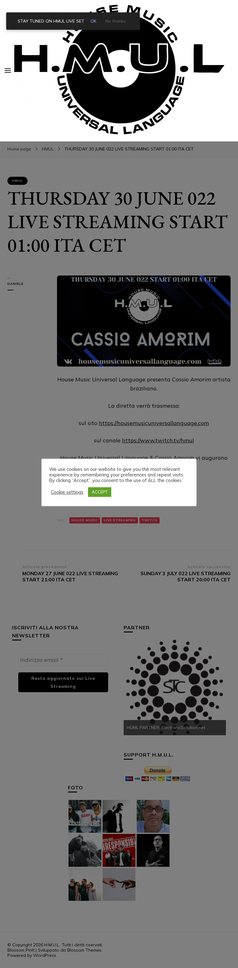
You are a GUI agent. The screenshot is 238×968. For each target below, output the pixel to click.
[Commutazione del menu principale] (8, 70)
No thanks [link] (115, 21)
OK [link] (93, 21)
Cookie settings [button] (67, 492)
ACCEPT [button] (100, 491)
